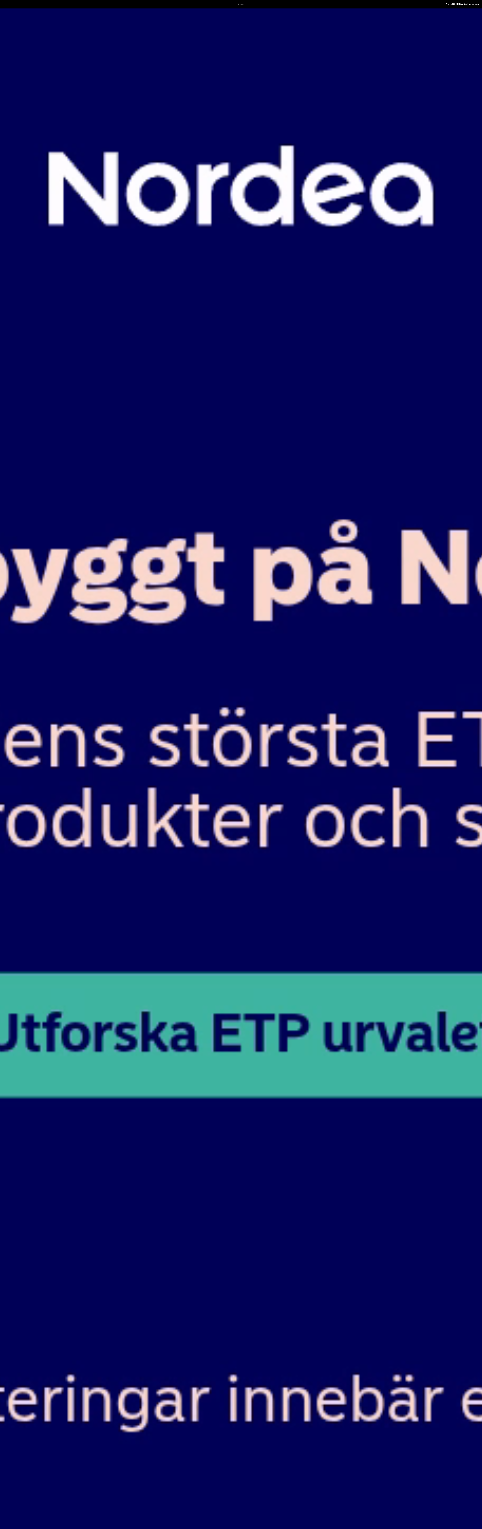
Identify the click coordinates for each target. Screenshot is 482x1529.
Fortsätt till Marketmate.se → (462, 4)
